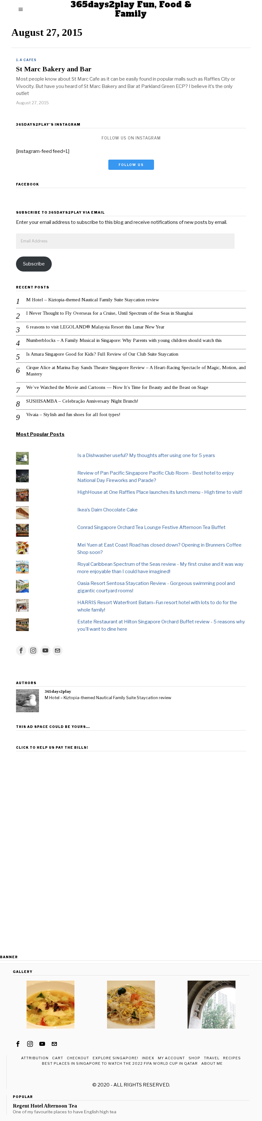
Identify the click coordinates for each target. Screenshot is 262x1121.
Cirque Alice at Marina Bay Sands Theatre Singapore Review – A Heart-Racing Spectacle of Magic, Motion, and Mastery (136, 370)
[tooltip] (21, 650)
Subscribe (34, 264)
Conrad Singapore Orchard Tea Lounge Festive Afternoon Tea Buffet (151, 527)
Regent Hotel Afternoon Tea (45, 1106)
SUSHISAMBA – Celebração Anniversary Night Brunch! (82, 401)
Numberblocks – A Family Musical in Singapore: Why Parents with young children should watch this (124, 340)
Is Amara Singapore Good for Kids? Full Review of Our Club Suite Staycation (102, 354)
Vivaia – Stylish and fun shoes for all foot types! (73, 414)
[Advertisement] (131, 798)
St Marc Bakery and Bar (53, 69)
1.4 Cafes (26, 60)
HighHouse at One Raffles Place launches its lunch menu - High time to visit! (159, 492)
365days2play (58, 691)
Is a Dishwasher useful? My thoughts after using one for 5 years (146, 455)
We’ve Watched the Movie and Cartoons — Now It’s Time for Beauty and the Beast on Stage (117, 387)
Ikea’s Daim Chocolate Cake (107, 510)
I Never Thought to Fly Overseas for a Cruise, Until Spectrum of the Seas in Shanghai (109, 313)
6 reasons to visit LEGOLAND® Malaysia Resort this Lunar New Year (95, 326)
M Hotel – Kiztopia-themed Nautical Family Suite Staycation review (92, 299)
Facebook (27, 184)
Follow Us (131, 165)
